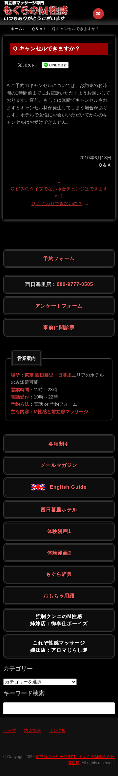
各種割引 (59, 444)
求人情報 (32, 730)
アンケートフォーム (59, 306)
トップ (9, 730)
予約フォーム (59, 258)
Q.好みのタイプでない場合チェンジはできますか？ (59, 192)
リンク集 (57, 730)
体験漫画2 (59, 553)
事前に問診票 (59, 327)
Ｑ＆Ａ (104, 165)
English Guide (66, 487)
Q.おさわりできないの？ (56, 203)
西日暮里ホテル (59, 509)
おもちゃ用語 (59, 595)
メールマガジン (59, 465)
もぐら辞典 (59, 574)
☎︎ (98, 13)
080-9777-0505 (75, 284)
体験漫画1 (59, 531)
